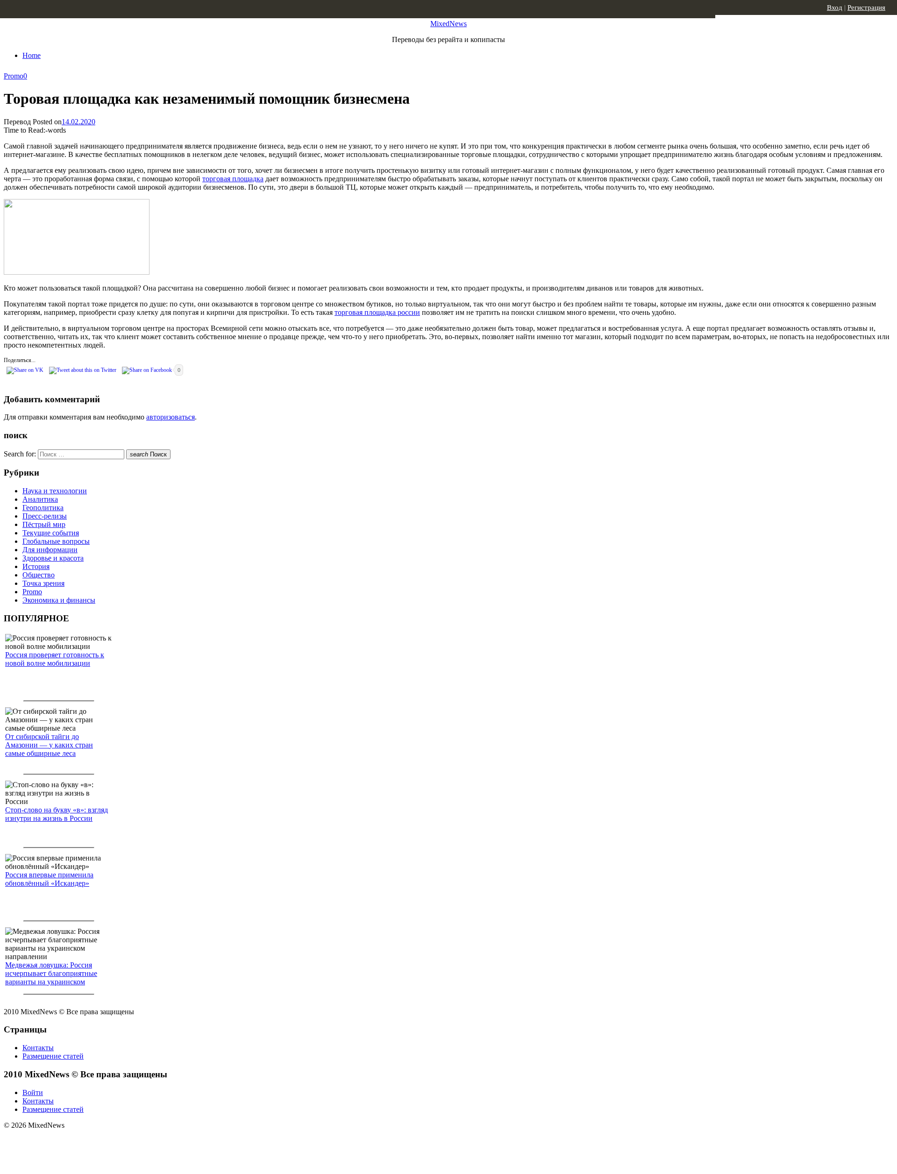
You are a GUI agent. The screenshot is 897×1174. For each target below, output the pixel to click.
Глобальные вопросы (56, 541)
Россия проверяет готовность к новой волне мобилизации (54, 659)
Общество (38, 575)
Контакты (38, 1048)
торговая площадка (232, 179)
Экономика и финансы (58, 600)
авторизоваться (170, 417)
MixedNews (448, 24)
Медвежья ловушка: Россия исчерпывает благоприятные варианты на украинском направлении (51, 977)
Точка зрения (43, 583)
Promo (13, 76)
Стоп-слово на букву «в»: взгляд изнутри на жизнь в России (56, 814)
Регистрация (866, 7)
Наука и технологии (54, 491)
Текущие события (50, 533)
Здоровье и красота (53, 558)
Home (31, 55)
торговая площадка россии (377, 312)
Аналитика (40, 499)
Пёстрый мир (43, 524)
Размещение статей (53, 1056)
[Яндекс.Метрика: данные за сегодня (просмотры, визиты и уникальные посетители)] (77, 1142)
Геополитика (43, 508)
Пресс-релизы (44, 516)
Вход (834, 7)
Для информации (50, 550)
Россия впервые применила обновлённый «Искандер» (49, 879)
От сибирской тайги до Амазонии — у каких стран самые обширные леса (49, 745)
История (36, 566)
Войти (32, 1092)
